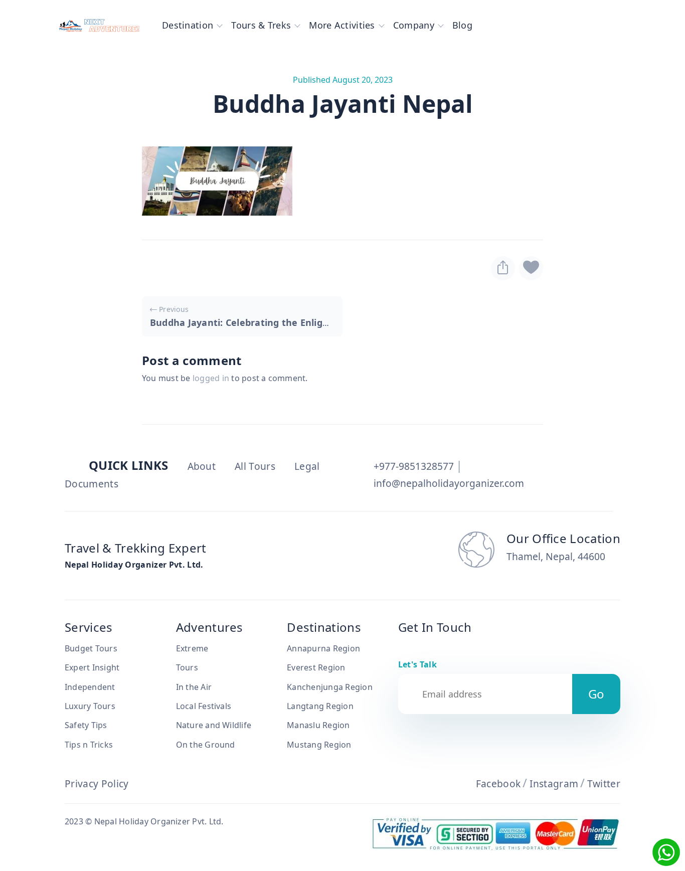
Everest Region (316, 667)
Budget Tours (91, 648)
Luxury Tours (90, 706)
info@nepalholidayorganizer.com (449, 483)
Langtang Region (320, 706)
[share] (503, 268)
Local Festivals (204, 706)
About (202, 466)
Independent (90, 686)
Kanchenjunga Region (330, 686)
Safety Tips (86, 725)
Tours (187, 667)
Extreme (192, 648)
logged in (211, 378)
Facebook (498, 783)
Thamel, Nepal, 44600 (555, 556)
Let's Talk (417, 664)
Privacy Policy (96, 783)
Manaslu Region (318, 725)
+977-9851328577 (414, 466)
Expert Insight (92, 667)
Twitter (603, 783)
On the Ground (205, 744)
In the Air (194, 686)
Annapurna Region (323, 648)
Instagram (554, 783)
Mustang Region (319, 744)
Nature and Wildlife (214, 725)
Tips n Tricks (89, 744)
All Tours (255, 466)
